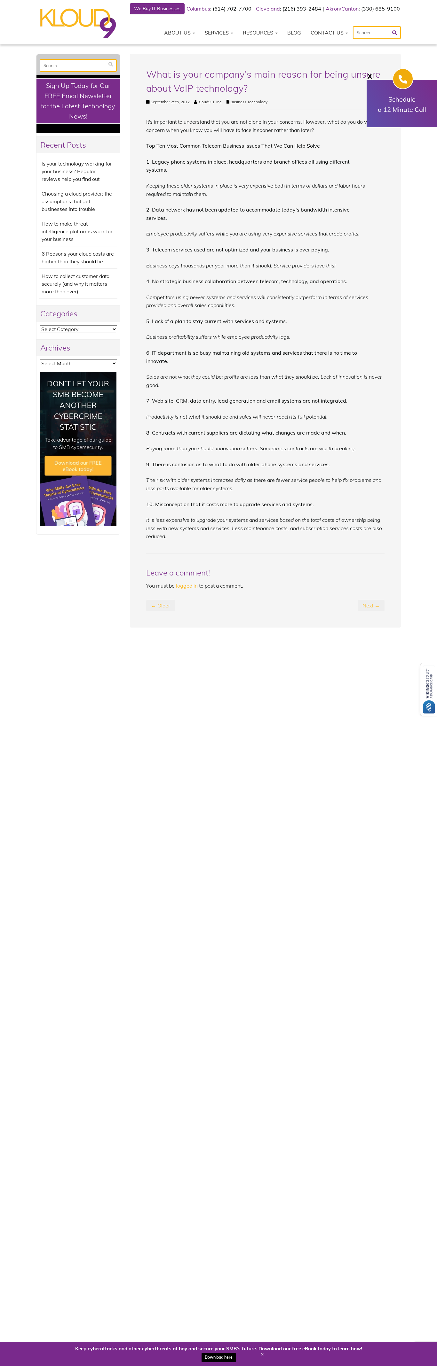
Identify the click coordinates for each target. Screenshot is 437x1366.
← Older (160, 605)
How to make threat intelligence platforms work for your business (77, 231)
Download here (219, 1357)
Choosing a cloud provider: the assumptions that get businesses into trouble (77, 201)
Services (217, 32)
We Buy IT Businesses (157, 9)
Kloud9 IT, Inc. (210, 101)
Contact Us (328, 32)
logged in (187, 586)
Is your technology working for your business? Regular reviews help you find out (77, 171)
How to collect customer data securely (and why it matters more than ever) (75, 284)
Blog (294, 32)
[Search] (111, 64)
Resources (258, 32)
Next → (371, 605)
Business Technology (248, 101)
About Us (178, 32)
